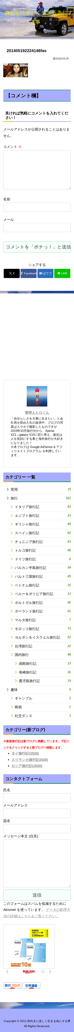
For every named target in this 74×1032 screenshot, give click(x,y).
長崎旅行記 (45, 672)
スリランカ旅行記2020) (30, 760)
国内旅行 (43, 655)
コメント (12, 147)
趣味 (41, 690)
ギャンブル (43, 698)
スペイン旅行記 (43, 533)
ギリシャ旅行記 (43, 524)
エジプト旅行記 (43, 516)
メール (8, 220)
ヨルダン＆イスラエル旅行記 (43, 637)
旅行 (41, 498)
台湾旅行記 (43, 646)
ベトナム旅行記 (43, 585)
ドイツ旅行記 (43, 559)
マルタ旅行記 (43, 620)
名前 (6, 199)
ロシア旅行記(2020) (27, 766)
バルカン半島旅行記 (43, 568)
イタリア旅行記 (43, 507)
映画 (43, 707)
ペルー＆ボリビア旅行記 (43, 594)
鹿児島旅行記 (45, 681)
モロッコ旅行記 (43, 629)
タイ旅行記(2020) (25, 753)
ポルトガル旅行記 (43, 603)
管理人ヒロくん (37, 413)
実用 (41, 489)
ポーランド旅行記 (43, 611)
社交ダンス (43, 716)
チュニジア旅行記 (43, 542)
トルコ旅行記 (43, 550)
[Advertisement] (37, 338)
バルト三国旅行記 (43, 576)
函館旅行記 (45, 663)
